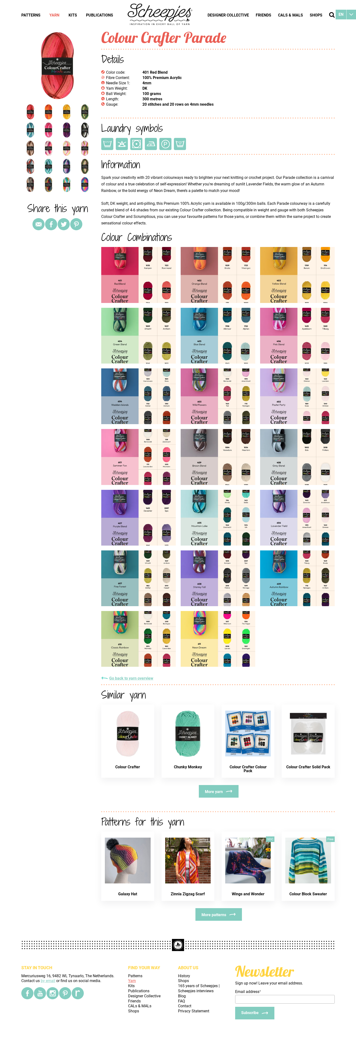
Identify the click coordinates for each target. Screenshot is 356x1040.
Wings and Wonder (248, 894)
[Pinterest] (76, 224)
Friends (263, 15)
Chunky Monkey (188, 767)
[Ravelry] (78, 993)
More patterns (213, 915)
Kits (73, 15)
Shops (316, 15)
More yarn (214, 791)
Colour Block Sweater (308, 894)
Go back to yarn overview (131, 678)
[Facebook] (27, 993)
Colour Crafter (127, 767)
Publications (99, 15)
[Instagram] (52, 993)
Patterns (30, 15)
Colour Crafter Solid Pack (308, 767)
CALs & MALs (290, 15)
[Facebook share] (51, 224)
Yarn (54, 15)
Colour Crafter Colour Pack (248, 769)
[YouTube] (40, 993)
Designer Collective (228, 15)
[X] (64, 224)
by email (48, 980)
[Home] (160, 15)
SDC (270, 839)
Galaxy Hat (127, 894)
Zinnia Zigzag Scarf (188, 894)
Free (330, 839)
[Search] (332, 15)
